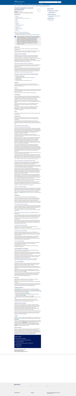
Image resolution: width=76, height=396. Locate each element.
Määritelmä (17, 16)
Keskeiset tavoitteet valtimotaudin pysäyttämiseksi (22, 18)
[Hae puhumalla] (58, 2)
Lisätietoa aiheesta (18, 27)
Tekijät (16, 29)
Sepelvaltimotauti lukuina (19, 28)
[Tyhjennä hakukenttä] (59, 2)
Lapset (33, 4)
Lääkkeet (29, 4)
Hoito (16, 22)
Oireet (16, 20)
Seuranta (16, 26)
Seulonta (16, 19)
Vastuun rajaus (17, 30)
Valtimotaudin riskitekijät (19, 17)
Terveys (25, 4)
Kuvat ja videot (40, 4)
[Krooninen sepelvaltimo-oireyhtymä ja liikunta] (21, 192)
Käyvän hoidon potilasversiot (27, 5)
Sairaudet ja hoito (20, 4)
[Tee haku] (60, 2)
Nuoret (36, 4)
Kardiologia (33, 5)
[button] (15, 14)
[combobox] (50, 2)
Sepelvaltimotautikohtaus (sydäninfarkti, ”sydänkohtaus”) (24, 343)
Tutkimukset (17, 21)
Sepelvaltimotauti (18, 346)
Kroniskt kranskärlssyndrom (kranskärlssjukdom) (52, 12)
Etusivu (15, 4)
